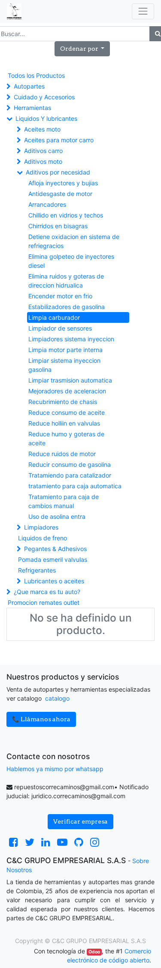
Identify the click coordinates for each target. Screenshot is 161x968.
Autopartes (29, 86)
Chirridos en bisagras (58, 226)
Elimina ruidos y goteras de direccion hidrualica (66, 281)
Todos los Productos (36, 75)
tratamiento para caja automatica (75, 486)
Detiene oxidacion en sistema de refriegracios (73, 241)
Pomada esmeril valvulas (52, 559)
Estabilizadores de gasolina (66, 306)
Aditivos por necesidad (58, 172)
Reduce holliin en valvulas (64, 423)
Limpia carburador (54, 317)
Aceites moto (42, 129)
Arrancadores (47, 204)
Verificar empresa (80, 821)
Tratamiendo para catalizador (69, 475)
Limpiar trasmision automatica (70, 380)
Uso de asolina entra (56, 516)
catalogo (57, 698)
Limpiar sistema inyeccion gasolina (64, 365)
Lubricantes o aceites (54, 581)
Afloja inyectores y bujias (63, 183)
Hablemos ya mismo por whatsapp (54, 768)
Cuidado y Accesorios (44, 97)
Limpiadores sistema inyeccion (71, 339)
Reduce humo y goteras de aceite (66, 438)
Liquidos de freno (42, 538)
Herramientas (32, 107)
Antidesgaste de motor (60, 193)
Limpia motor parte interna (65, 349)
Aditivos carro (43, 150)
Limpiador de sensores (60, 328)
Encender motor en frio (60, 296)
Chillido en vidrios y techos (65, 215)
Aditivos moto (43, 161)
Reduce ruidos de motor (62, 453)
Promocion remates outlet (43, 602)
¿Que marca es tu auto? (47, 591)
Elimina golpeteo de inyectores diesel (71, 261)
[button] (82, 48)
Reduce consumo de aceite (66, 412)
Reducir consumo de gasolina (69, 464)
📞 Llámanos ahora (41, 719)
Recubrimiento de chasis (62, 401)
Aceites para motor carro (59, 140)
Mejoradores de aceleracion (67, 391)
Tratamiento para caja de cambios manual (63, 501)
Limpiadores (41, 527)
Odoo (94, 952)
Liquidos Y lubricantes (46, 118)
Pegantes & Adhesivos (55, 548)
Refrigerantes (37, 570)
